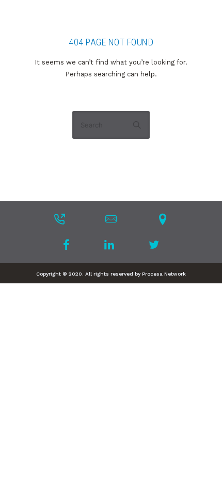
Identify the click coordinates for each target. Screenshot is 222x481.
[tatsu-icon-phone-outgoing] (59, 219)
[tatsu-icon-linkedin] (112, 244)
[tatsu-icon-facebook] (69, 244)
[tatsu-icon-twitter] (154, 244)
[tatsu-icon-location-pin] (162, 219)
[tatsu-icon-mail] (111, 219)
